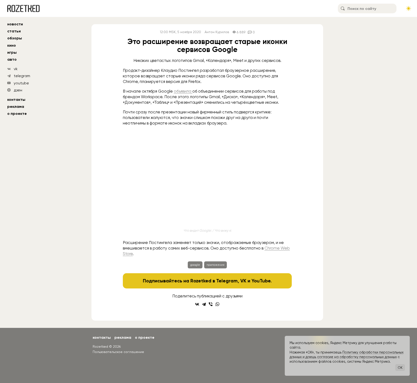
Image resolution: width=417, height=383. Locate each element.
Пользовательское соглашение (118, 352)
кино (11, 45)
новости (15, 24)
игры (12, 52)
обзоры (14, 38)
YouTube (261, 281)
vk (16, 68)
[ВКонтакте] (197, 304)
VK (243, 281)
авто (12, 59)
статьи (14, 31)
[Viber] (211, 304)
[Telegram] (204, 304)
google (195, 264)
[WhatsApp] (217, 304)
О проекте (17, 113)
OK (400, 367)
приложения (215, 264)
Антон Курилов (217, 32)
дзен (18, 90)
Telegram (227, 281)
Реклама (15, 106)
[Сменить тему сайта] (408, 8)
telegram (22, 76)
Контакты (16, 99)
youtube (21, 83)
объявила (183, 91)
